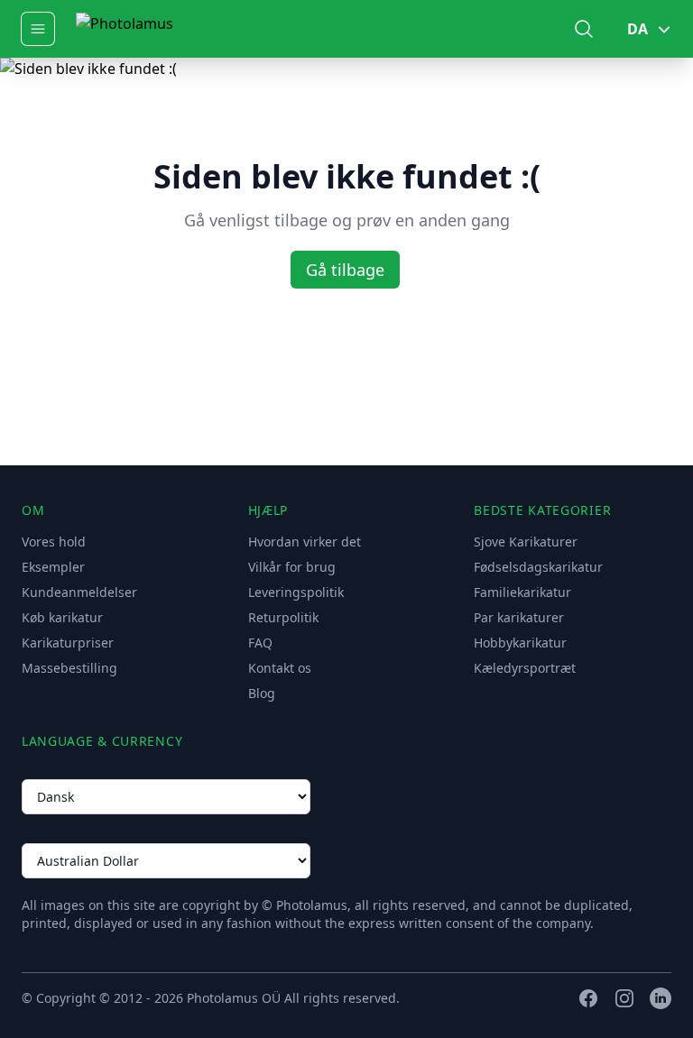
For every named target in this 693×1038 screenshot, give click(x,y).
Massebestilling (69, 667)
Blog (261, 693)
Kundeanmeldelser (79, 592)
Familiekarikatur (522, 592)
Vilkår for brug (292, 566)
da (637, 29)
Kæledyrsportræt (525, 667)
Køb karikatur (62, 617)
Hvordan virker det (304, 541)
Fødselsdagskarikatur (538, 566)
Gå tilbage (345, 269)
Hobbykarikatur (520, 642)
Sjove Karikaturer (526, 541)
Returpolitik (283, 617)
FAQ (260, 642)
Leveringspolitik (296, 592)
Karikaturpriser (68, 642)
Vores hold (54, 541)
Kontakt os (279, 667)
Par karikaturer (519, 617)
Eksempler (53, 566)
